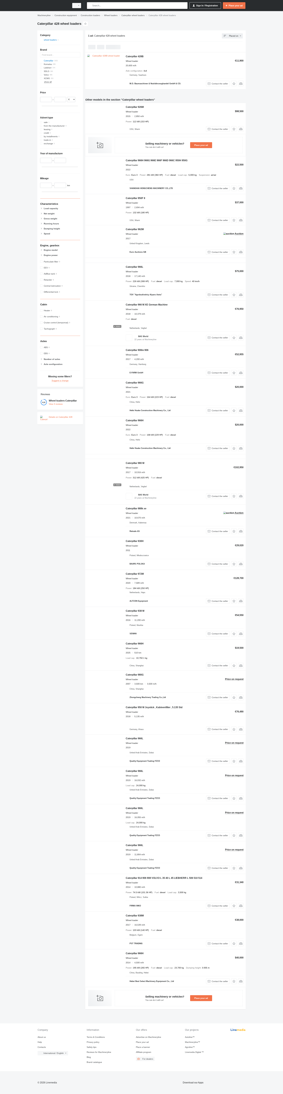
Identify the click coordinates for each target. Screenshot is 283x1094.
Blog (89, 1057)
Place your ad (201, 145)
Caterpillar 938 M (135, 611)
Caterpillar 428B (135, 56)
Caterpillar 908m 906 (137, 350)
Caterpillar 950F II (135, 198)
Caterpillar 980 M (135, 463)
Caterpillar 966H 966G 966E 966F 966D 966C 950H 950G (156, 160)
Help (40, 1042)
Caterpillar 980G (135, 674)
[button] (234, 83)
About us (42, 1037)
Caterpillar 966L (134, 267)
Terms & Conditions (96, 1037)
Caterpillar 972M (135, 574)
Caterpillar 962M (135, 229)
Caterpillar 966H (135, 420)
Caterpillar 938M (135, 915)
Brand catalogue (94, 1062)
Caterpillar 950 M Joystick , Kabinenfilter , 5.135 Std (154, 707)
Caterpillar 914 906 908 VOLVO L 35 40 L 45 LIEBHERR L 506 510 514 (164, 878)
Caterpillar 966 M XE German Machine (147, 304)
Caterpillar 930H (135, 541)
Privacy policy (93, 1042)
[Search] (90, 5)
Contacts (42, 1047)
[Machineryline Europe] (53, 5)
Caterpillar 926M (135, 107)
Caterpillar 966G (135, 382)
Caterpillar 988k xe (136, 508)
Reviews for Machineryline (99, 1052)
